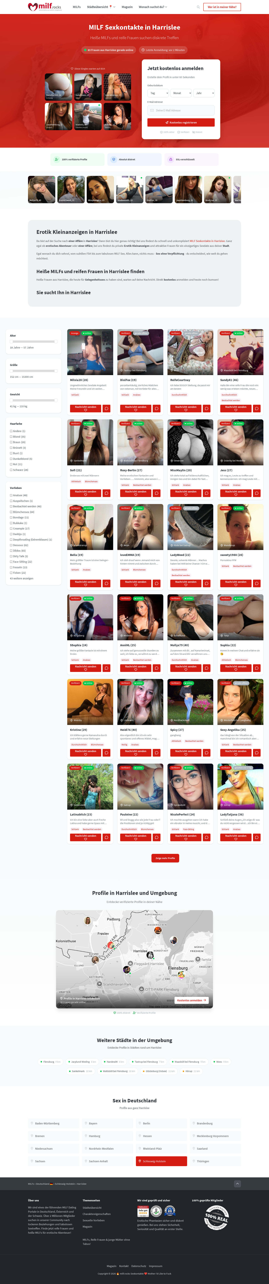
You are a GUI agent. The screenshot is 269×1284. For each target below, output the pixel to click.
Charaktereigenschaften (97, 1214)
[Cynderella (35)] (87, 920)
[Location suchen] (198, 7)
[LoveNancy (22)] (174, 940)
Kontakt (124, 1266)
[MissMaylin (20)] (150, 955)
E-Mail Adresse (155, 101)
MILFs (77, 7)
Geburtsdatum (155, 85)
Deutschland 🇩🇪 (44, 1183)
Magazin (127, 7)
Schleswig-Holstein (65, 1183)
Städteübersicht (92, 1207)
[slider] (11, 341)
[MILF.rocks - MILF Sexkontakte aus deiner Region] (45, 7)
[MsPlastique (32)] (111, 945)
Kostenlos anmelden (189, 1000)
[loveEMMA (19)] (95, 960)
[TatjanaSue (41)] (127, 969)
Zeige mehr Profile (165, 858)
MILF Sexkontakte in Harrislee (207, 241)
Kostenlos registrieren (183, 122)
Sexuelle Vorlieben (94, 1220)
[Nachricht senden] (106, 409)
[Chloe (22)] (158, 930)
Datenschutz (138, 1266)
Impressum (155, 1266)
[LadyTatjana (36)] (181, 974)
